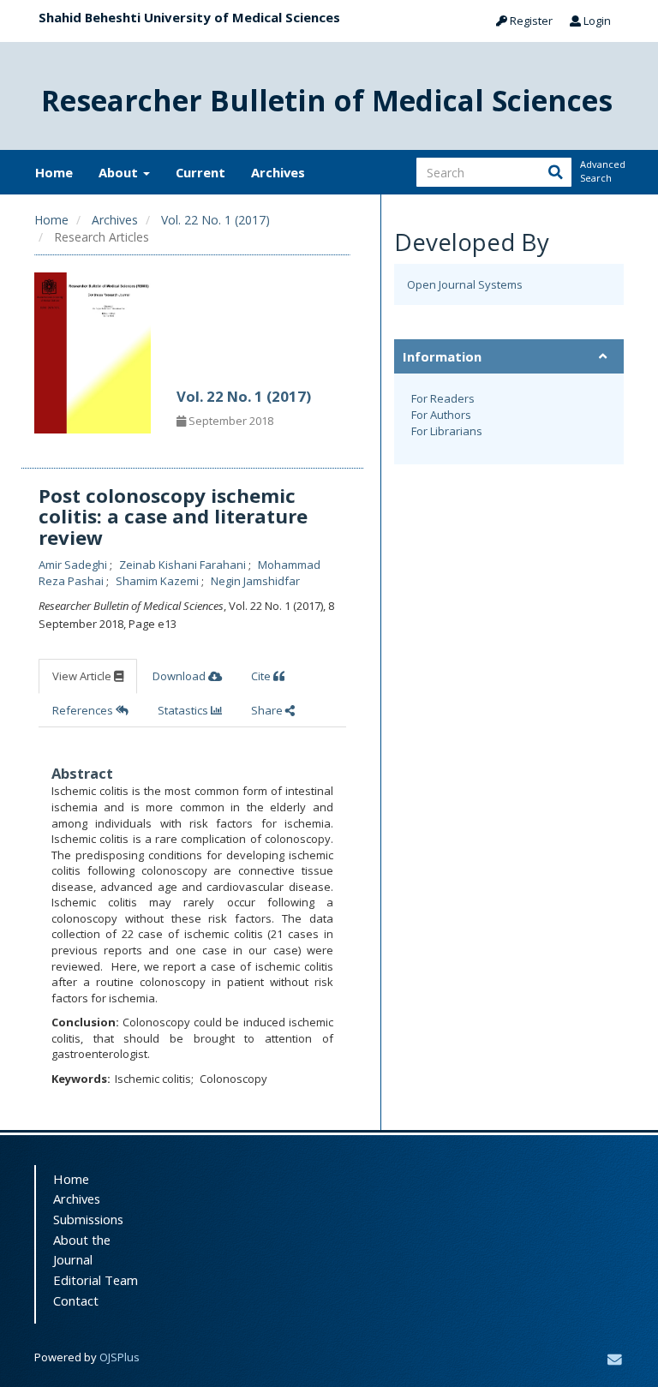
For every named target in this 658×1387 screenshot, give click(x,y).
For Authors (441, 414)
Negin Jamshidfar (255, 581)
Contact (76, 1300)
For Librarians (446, 431)
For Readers (443, 398)
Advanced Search (601, 171)
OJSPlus (119, 1357)
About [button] (120, 172)
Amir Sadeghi (74, 564)
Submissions (88, 1219)
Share (268, 710)
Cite (262, 676)
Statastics (184, 710)
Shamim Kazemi (158, 581)
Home (54, 172)
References (84, 710)
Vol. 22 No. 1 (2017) (215, 220)
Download (180, 676)
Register (530, 20)
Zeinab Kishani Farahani (183, 564)
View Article (83, 676)
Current (200, 172)
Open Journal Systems (465, 284)
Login (596, 20)
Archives (278, 172)
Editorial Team (95, 1279)
